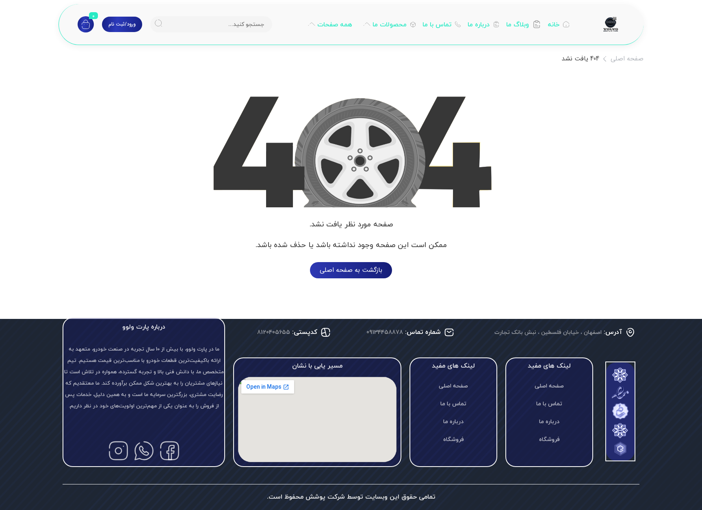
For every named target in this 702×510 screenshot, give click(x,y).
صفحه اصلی (627, 59)
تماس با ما (549, 403)
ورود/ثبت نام (122, 24)
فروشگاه (549, 439)
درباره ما (549, 421)
